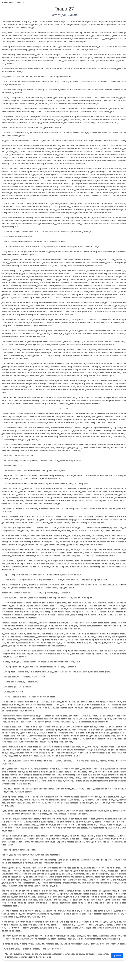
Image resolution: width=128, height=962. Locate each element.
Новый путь (8, 2)
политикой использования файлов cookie (28, 956)
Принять (117, 955)
